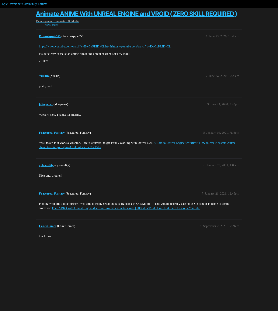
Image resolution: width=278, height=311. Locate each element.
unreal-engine (51, 24)
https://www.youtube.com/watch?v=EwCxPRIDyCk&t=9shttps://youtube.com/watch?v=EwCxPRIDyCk (105, 46)
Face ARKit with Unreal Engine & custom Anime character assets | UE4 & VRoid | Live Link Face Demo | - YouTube (126, 208)
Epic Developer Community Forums (24, 3)
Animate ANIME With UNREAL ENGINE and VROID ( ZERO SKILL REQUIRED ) (136, 13)
